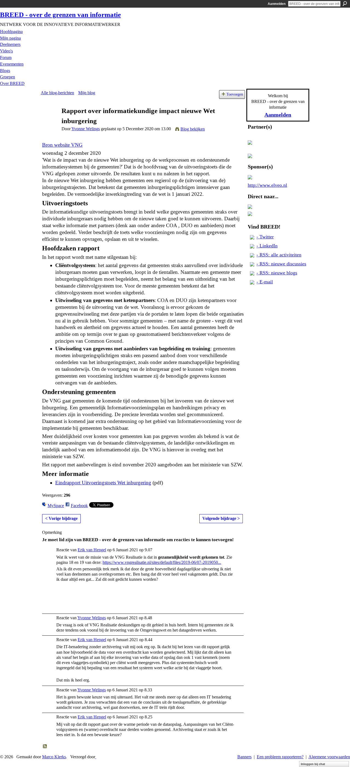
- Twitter (265, 236)
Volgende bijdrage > (221, 518)
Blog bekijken (192, 129)
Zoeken (345, 3)
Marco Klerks (54, 756)
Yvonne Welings (85, 128)
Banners (244, 756)
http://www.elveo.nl (267, 185)
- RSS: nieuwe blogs (276, 273)
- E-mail (264, 282)
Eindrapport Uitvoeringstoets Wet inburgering (103, 482)
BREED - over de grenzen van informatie (60, 14)
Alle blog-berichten (57, 92)
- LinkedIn (267, 245)
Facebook (79, 505)
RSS (45, 746)
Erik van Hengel (92, 549)
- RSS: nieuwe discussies (281, 263)
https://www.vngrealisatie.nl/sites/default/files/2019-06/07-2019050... (162, 562)
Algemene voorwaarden (329, 756)
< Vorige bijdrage (61, 518)
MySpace (56, 505)
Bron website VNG (62, 145)
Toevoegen (234, 94)
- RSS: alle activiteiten (278, 254)
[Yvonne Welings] (49, 121)
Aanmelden (276, 4)
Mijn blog (86, 92)
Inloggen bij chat (313, 764)
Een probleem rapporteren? (280, 756)
